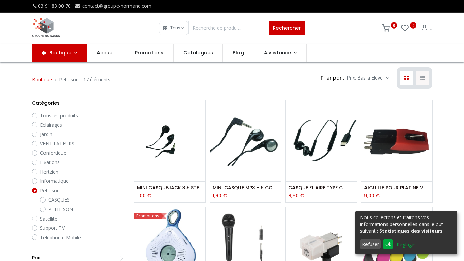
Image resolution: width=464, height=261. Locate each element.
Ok (388, 244)
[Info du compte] (426, 28)
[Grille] (406, 78)
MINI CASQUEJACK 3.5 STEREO (169, 188)
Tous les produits (59, 115)
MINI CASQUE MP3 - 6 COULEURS (245, 188)
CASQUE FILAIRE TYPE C (315, 188)
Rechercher (287, 27)
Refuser (370, 244)
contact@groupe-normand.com (116, 6)
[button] (174, 28)
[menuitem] (106, 53)
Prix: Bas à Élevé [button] (365, 77)
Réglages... (408, 244)
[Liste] (422, 78)
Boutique (42, 79)
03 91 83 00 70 (54, 6)
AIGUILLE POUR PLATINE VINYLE (397, 188)
